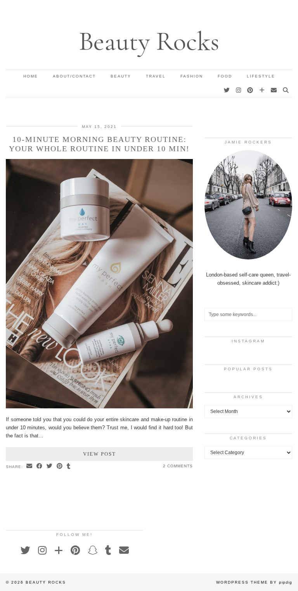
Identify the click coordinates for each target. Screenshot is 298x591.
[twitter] (227, 90)
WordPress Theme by (254, 582)
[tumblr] (108, 550)
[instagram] (239, 90)
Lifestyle (261, 76)
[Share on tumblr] (69, 466)
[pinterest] (250, 90)
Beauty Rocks (149, 41)
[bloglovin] (262, 90)
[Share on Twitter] (50, 466)
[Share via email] (29, 466)
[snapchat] (92, 550)
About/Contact (74, 76)
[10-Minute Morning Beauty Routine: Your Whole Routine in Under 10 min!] (99, 407)
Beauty (121, 76)
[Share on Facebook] (40, 466)
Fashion (191, 76)
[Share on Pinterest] (60, 466)
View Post (99, 454)
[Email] (274, 90)
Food (225, 76)
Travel (156, 76)
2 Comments (178, 466)
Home (30, 76)
